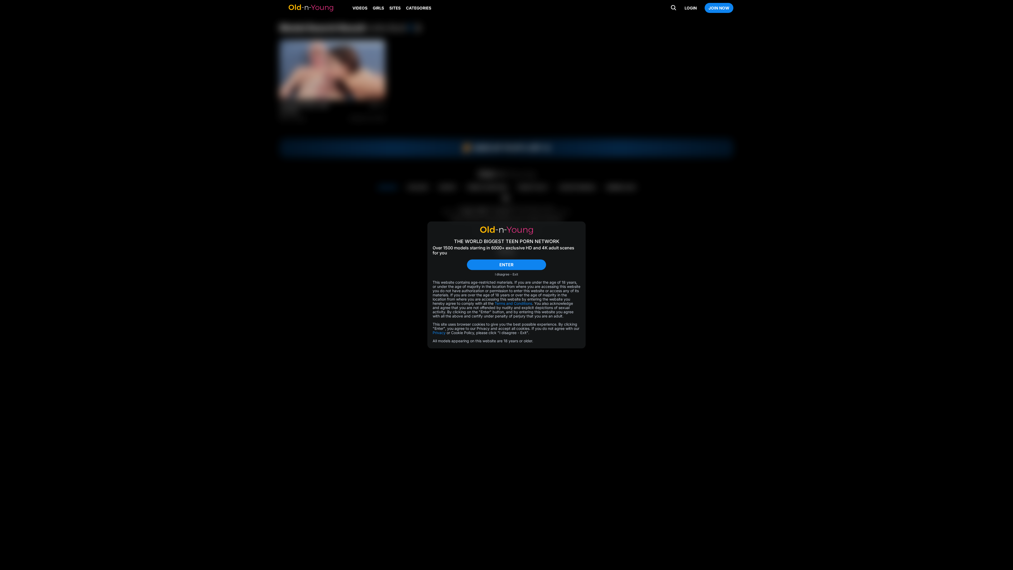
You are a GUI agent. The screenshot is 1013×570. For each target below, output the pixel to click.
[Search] (673, 8)
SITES (395, 8)
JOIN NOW (719, 8)
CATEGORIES (418, 8)
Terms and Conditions (513, 303)
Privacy (439, 333)
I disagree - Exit (506, 275)
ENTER (506, 264)
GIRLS (378, 8)
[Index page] (311, 7)
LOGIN (691, 8)
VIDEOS (359, 8)
